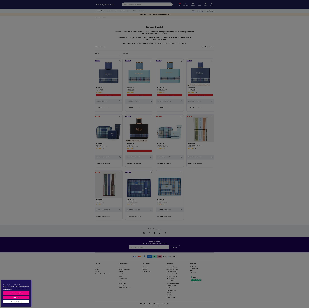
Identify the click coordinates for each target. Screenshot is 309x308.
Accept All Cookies (16, 293)
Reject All (16, 297)
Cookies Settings (16, 301)
